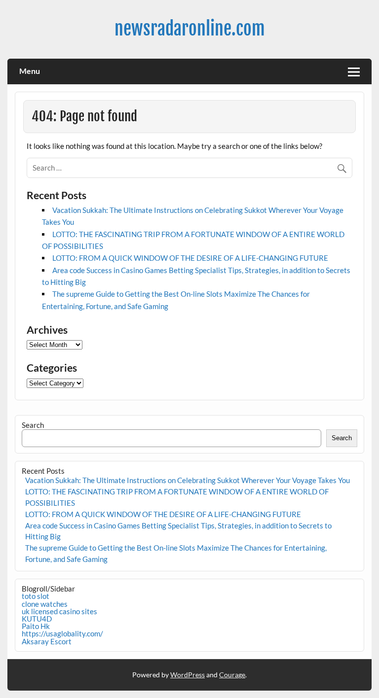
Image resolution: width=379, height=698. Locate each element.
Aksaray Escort (47, 641)
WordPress (187, 674)
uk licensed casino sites (59, 611)
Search (33, 424)
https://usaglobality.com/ (62, 633)
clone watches (45, 603)
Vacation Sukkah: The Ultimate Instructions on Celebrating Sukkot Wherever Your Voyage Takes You (187, 480)
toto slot (35, 596)
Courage (232, 674)
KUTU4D (37, 618)
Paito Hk (36, 626)
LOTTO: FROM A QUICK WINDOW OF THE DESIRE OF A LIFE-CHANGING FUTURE (190, 257)
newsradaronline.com (189, 28)
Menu (29, 70)
